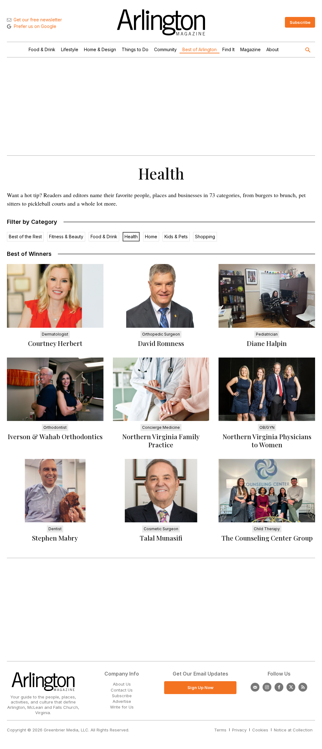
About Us (122, 684)
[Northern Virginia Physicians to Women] (267, 389)
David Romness (161, 343)
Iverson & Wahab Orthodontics (55, 436)
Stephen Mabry (55, 537)
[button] (307, 50)
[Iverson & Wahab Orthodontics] (55, 389)
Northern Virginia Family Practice (161, 440)
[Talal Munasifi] (161, 490)
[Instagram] (267, 687)
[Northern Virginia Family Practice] (161, 389)
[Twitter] (290, 687)
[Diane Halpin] (267, 295)
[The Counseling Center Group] (267, 490)
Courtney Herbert (55, 343)
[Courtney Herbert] (55, 295)
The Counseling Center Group (267, 537)
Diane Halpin (267, 343)
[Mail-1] (255, 687)
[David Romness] (161, 295)
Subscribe (122, 695)
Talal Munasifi (161, 537)
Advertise (122, 701)
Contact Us (122, 689)
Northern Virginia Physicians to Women (267, 440)
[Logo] (161, 22)
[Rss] (302, 687)
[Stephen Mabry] (55, 490)
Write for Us (122, 706)
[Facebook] (279, 687)
